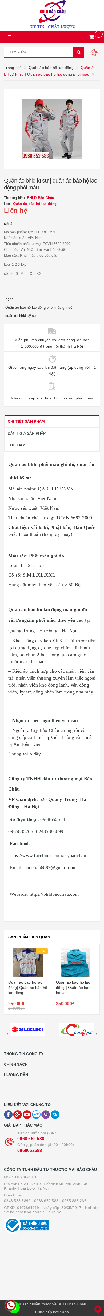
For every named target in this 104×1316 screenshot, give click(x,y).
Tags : (8, 299)
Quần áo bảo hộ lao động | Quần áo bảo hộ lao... (25, 987)
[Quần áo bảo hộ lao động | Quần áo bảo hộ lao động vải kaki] (28, 962)
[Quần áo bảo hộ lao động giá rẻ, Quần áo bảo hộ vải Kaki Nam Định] (75, 962)
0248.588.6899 (17, 1201)
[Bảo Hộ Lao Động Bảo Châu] (52, 15)
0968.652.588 (30, 1138)
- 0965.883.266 (72, 1201)
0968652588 (29, 1150)
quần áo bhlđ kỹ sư (21, 316)
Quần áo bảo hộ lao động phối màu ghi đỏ (38, 308)
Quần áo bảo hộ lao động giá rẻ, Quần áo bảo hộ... (74, 987)
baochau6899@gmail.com (50, 867)
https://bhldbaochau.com (54, 894)
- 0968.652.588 (45, 1201)
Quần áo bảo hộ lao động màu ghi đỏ (47, 609)
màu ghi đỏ (52, 555)
